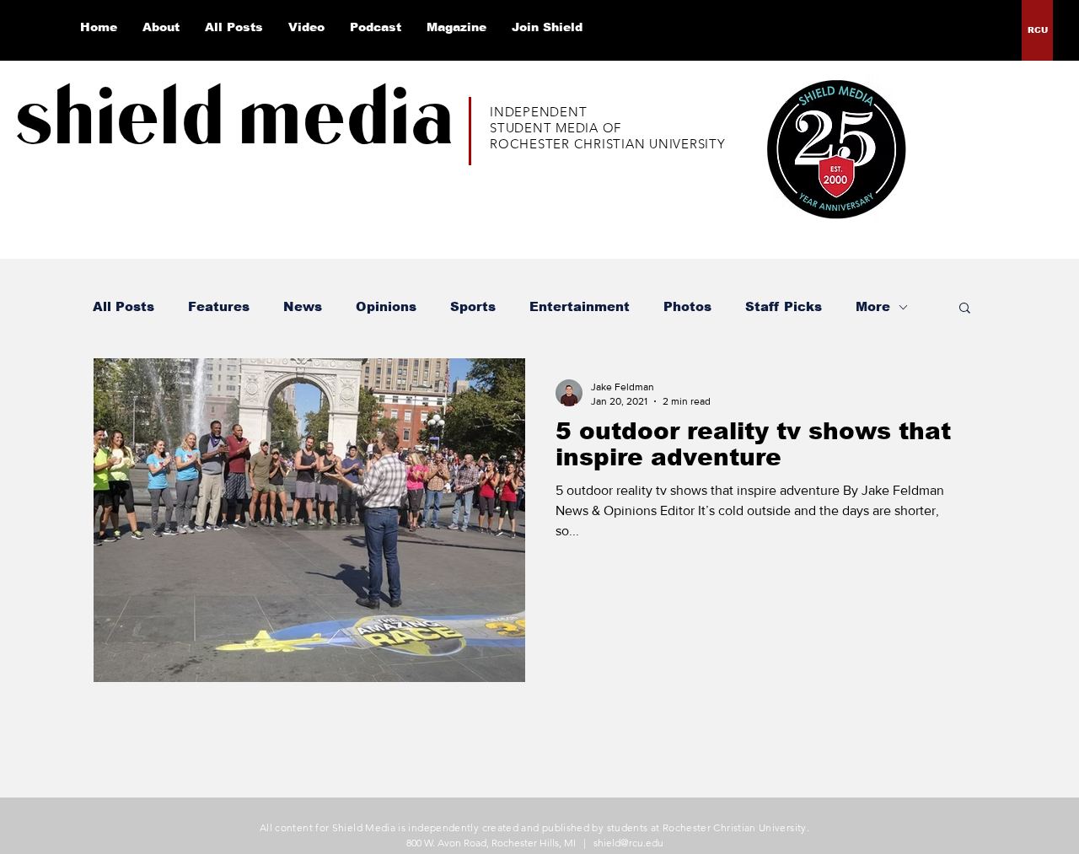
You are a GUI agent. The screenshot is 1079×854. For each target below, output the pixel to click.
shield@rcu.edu (628, 842)
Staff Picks (783, 306)
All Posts (123, 306)
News (302, 306)
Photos (687, 306)
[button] (965, 309)
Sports (473, 306)
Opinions (386, 306)
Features (219, 306)
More (873, 306)
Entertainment (579, 306)
